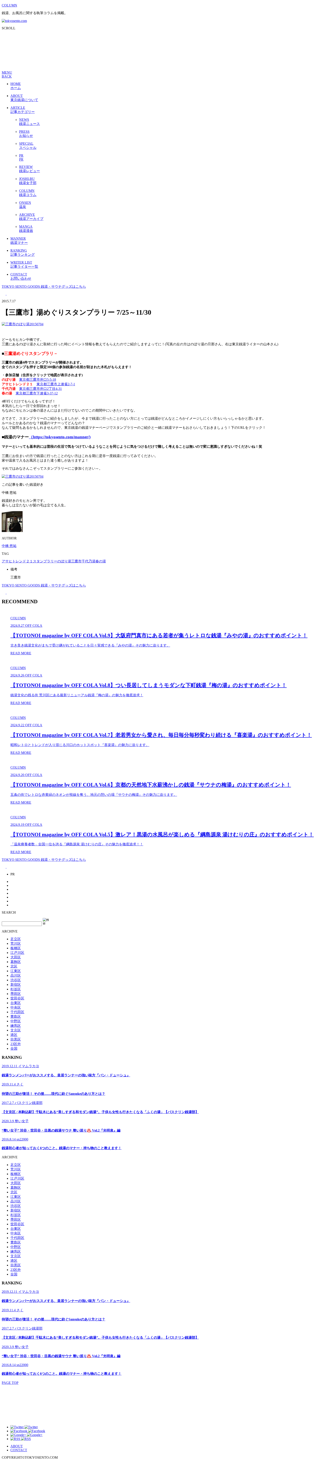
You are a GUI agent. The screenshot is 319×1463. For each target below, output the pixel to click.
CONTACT (18, 1450)
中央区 (15, 1007)
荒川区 (15, 943)
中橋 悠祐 (9, 546)
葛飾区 (15, 962)
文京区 (15, 1030)
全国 (13, 1048)
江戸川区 (17, 952)
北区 (13, 966)
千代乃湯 (88, 561)
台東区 (15, 1003)
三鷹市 (76, 561)
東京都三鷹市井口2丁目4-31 (40, 389)
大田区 (15, 957)
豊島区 (15, 1016)
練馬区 (15, 1025)
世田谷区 (17, 998)
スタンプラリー (45, 561)
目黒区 (15, 1039)
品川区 (15, 975)
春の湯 (100, 561)
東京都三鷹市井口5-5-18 (37, 379)
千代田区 (17, 1012)
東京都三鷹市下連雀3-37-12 (37, 393)
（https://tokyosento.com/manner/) (59, 437)
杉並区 (15, 989)
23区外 (15, 1044)
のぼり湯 (64, 561)
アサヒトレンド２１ (17, 561)
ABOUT (16, 1446)
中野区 (15, 1021)
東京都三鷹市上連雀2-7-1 (55, 384)
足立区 (15, 939)
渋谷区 (15, 980)
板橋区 (15, 948)
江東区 (15, 971)
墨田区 (15, 994)
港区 (13, 1035)
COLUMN (9, 5)
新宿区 (15, 984)
